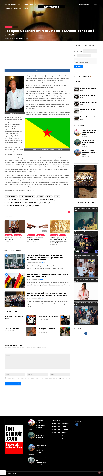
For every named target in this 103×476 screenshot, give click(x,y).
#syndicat (43, 202)
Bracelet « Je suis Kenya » (59, 436)
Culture (19, 4)
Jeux (36, 4)
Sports (31, 4)
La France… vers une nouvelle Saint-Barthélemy (36, 238)
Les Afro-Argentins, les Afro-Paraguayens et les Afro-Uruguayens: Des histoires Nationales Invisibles (59, 240)
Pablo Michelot (21, 38)
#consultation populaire (26, 196)
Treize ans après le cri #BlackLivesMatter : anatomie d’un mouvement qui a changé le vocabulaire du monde (45, 257)
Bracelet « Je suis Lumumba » (60, 423)
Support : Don (56, 420)
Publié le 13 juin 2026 (32, 279)
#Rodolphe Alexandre (31, 202)
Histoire (26, 4)
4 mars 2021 (8, 241)
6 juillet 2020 (54, 244)
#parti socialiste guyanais (13, 202)
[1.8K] (15, 287)
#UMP (50, 202)
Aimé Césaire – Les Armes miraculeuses (47, 329)
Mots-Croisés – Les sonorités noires (14, 317)
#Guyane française (11, 199)
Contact (97, 473)
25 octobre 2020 (32, 241)
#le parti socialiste (25, 199)
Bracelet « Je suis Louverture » (60, 429)
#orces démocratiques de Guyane (44, 199)
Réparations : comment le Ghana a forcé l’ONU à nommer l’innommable (47, 275)
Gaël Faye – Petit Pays (12, 328)
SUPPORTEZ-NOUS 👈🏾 (83, 76)
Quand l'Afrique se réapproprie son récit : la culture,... (89, 152)
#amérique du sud (11, 196)
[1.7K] (15, 306)
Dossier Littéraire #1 (90, 473)
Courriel (30, 371)
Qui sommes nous (81, 473)
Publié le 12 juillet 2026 (33, 262)
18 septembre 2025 (43, 319)
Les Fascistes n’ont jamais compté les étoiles (88, 142)
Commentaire (9, 351)
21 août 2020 (8, 330)
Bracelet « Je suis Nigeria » (59, 432)
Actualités (7, 4)
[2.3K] (15, 268)
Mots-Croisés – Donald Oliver (48, 317)
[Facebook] (85, 333)
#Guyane (56, 196)
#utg (30, 205)
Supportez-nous (18, 8)
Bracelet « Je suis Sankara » (60, 426)
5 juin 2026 (7, 321)
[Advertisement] (37, 56)
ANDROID (27, 8)
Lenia (42, 262)
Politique (13, 4)
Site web (52, 371)
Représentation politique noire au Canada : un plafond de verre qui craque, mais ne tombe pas (47, 294)
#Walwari (37, 205)
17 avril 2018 (42, 332)
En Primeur (18, 235)
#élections (40, 196)
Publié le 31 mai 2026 (32, 298)
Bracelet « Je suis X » (58, 439)
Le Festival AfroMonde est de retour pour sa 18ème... (89, 132)
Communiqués (8, 8)
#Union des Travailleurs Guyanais (16, 205)
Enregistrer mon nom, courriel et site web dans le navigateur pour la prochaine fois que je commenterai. (38, 378)
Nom (6, 371)
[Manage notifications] (99, 472)
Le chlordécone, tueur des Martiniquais (13, 238)
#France (49, 196)
